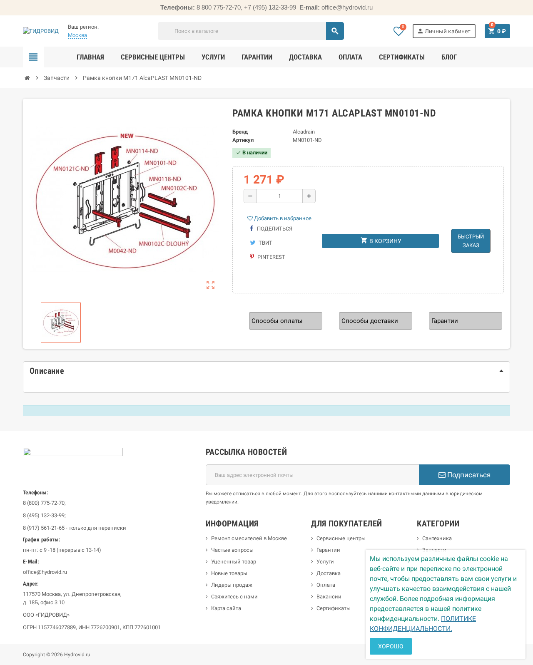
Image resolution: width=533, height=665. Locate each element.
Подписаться (468, 475)
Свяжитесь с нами (234, 596)
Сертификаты (333, 608)
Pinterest (270, 257)
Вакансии (328, 596)
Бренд (240, 132)
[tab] (266, 371)
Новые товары (229, 573)
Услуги (325, 561)
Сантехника (437, 538)
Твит (264, 243)
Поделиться (274, 229)
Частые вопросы (232, 550)
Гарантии (328, 550)
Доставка (328, 573)
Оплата (325, 585)
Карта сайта (226, 608)
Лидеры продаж (231, 585)
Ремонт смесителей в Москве (249, 538)
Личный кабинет (444, 31)
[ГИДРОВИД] (41, 30)
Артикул (243, 140)
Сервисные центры (341, 538)
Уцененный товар (233, 561)
